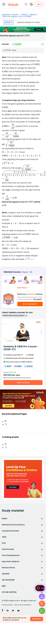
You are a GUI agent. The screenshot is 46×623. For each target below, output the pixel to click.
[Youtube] (18, 610)
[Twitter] (13, 610)
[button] (9, 281)
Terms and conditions (22, 605)
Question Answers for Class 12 (29, 22)
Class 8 (24, 14)
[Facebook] (2, 610)
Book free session (30, 304)
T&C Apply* (37, 299)
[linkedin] (7, 610)
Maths (33, 14)
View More (22, 287)
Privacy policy (7, 605)
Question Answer (10, 14)
